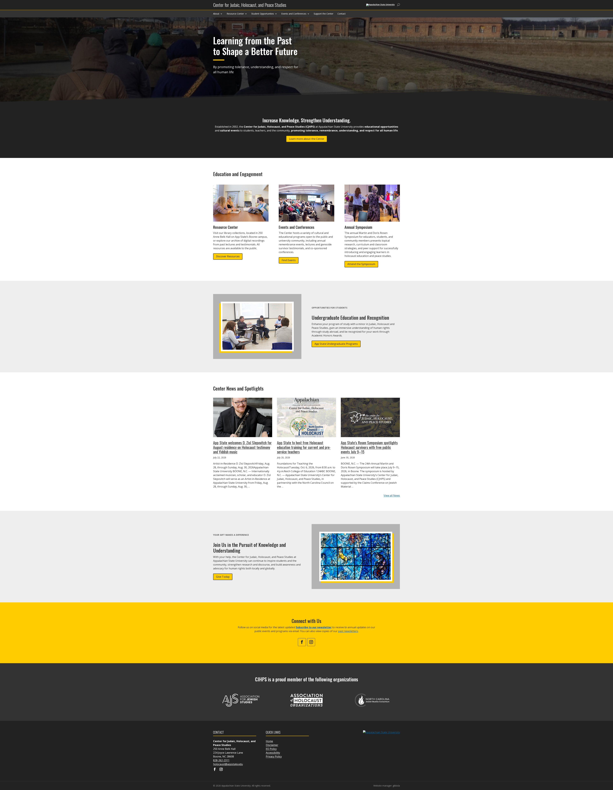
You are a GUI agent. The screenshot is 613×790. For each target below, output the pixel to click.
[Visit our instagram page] (221, 769)
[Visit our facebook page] (214, 769)
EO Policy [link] (271, 749)
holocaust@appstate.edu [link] (228, 764)
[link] (249, 6)
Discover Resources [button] (228, 256)
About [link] (216, 13)
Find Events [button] (289, 260)
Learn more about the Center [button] (306, 139)
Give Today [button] (223, 576)
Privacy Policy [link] (274, 756)
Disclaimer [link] (272, 745)
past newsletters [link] (348, 631)
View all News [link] (392, 495)
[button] (610, 767)
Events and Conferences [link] (293, 13)
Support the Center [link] (323, 13)
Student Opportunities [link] (262, 13)
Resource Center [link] (235, 13)
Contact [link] (341, 13)
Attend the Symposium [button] (361, 264)
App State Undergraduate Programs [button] (336, 344)
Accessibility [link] (273, 752)
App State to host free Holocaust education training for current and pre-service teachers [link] (304, 447)
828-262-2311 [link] (221, 760)
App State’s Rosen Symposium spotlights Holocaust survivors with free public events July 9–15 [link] (369, 447)
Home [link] (269, 741)
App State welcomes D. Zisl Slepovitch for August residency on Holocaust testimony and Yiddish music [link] (242, 447)
